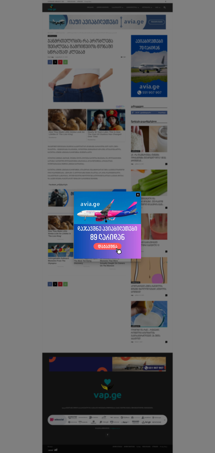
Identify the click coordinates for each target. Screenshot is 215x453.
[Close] (138, 195)
